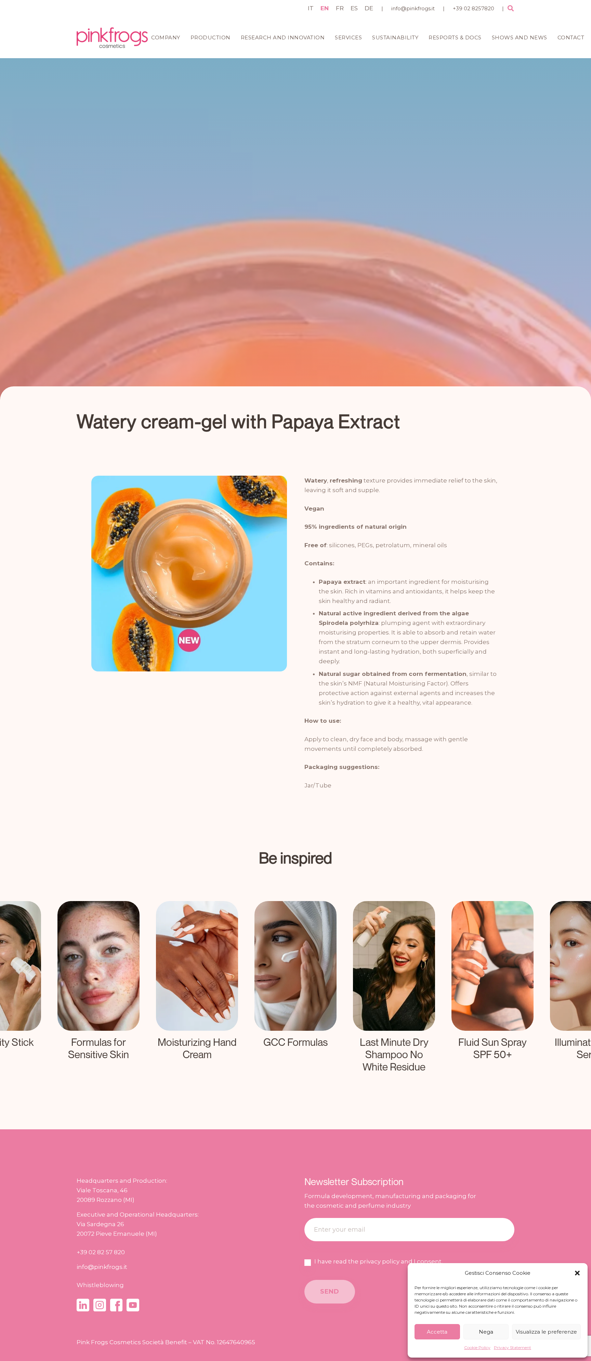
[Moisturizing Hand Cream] (98, 988)
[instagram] (99, 1305)
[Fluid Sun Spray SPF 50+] (394, 988)
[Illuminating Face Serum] (492, 988)
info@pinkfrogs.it (413, 8)
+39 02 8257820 (473, 8)
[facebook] (116, 1305)
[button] (577, 1273)
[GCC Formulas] (197, 988)
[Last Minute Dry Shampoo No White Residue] (295, 988)
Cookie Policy (477, 1347)
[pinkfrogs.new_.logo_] (112, 37)
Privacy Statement (512, 1347)
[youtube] (133, 1305)
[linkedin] (83, 1305)
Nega (486, 1331)
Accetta (437, 1331)
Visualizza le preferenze (546, 1331)
